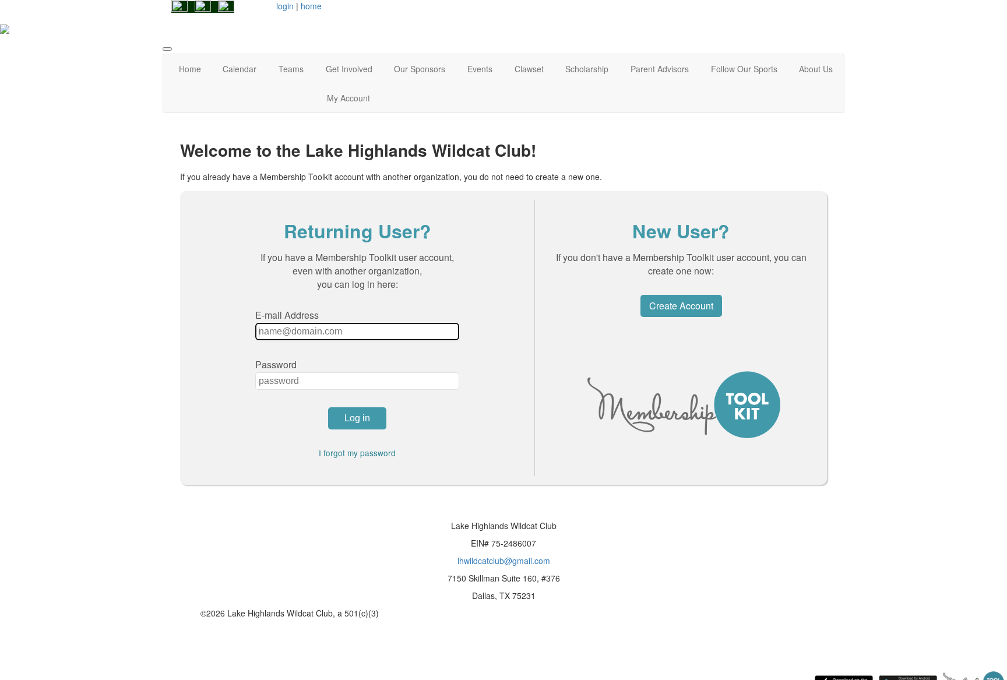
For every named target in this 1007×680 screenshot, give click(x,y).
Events (479, 69)
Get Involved (349, 69)
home (311, 6)
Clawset (529, 69)
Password (276, 364)
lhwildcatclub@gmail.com (503, 560)
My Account (348, 98)
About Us (816, 69)
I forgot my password (357, 453)
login (285, 6)
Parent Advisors (660, 69)
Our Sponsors (419, 69)
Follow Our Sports (744, 69)
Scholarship (586, 69)
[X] (226, 7)
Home (190, 69)
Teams (291, 69)
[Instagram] (203, 7)
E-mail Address (287, 315)
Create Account (681, 305)
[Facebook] (179, 7)
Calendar (239, 69)
